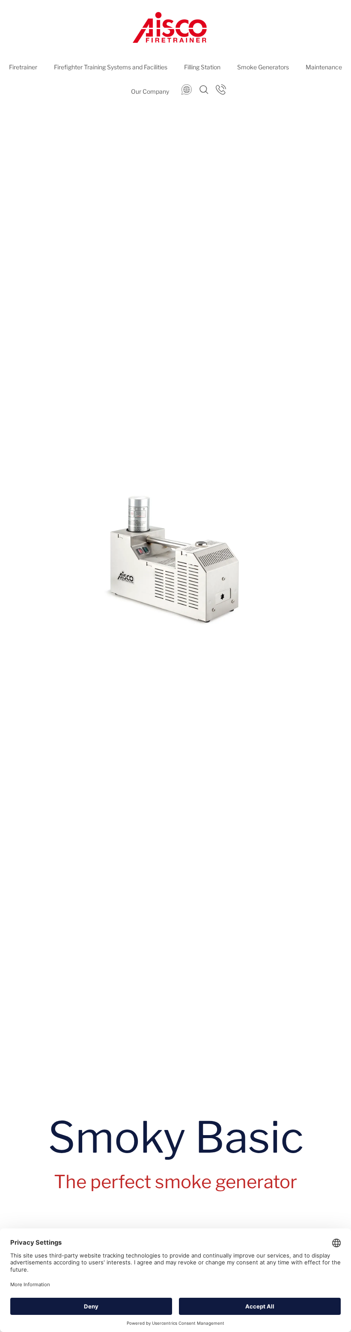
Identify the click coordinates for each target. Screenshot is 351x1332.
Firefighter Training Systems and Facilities (110, 67)
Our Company (150, 91)
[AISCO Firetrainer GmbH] (170, 27)
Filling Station (202, 67)
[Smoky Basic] (175, 551)
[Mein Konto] (220, 89)
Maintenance (324, 67)
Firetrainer (23, 67)
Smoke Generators (263, 67)
